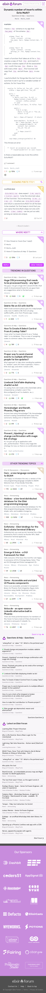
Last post (38, 257)
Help (22, 986)
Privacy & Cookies (36, 990)
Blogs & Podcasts (8, 731)
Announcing (14, 496)
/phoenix (7, 293)
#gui (30, 565)
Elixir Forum (21, 723)
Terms (25, 990)
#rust (13, 539)
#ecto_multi (25, 19)
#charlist (15, 395)
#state (6, 568)
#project (24, 624)
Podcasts (19, 755)
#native (36, 565)
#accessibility (9, 596)
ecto (9, 245)
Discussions (24, 470)
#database (15, 514)
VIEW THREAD (36, 265)
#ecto (17, 19)
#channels (15, 370)
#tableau (29, 596)
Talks (19, 747)
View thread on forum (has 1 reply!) (19, 241)
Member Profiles (25, 790)
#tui (26, 539)
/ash (5, 451)
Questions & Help (18, 16)
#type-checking (21, 486)
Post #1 (39, 218)
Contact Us (12, 986)
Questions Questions (35, 717)
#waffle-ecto (23, 316)
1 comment (10, 163)
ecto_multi (11, 248)
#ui (20, 593)
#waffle (14, 316)
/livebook (7, 395)
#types (31, 486)
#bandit (14, 421)
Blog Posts (19, 731)
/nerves (6, 565)
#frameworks (22, 565)
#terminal (19, 539)
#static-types (9, 486)
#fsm (37, 486)
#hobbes (33, 514)
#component (19, 596)
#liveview (25, 593)
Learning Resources (9, 747)
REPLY (6, 265)
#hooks (33, 593)
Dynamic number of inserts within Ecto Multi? (23, 11)
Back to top (36, 634)
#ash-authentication (16, 451)
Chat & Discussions (11, 470)
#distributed (24, 514)
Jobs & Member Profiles (10, 790)
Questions (30, 16)
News (6, 496)
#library (6, 514)
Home (8, 251)
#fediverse (15, 624)
